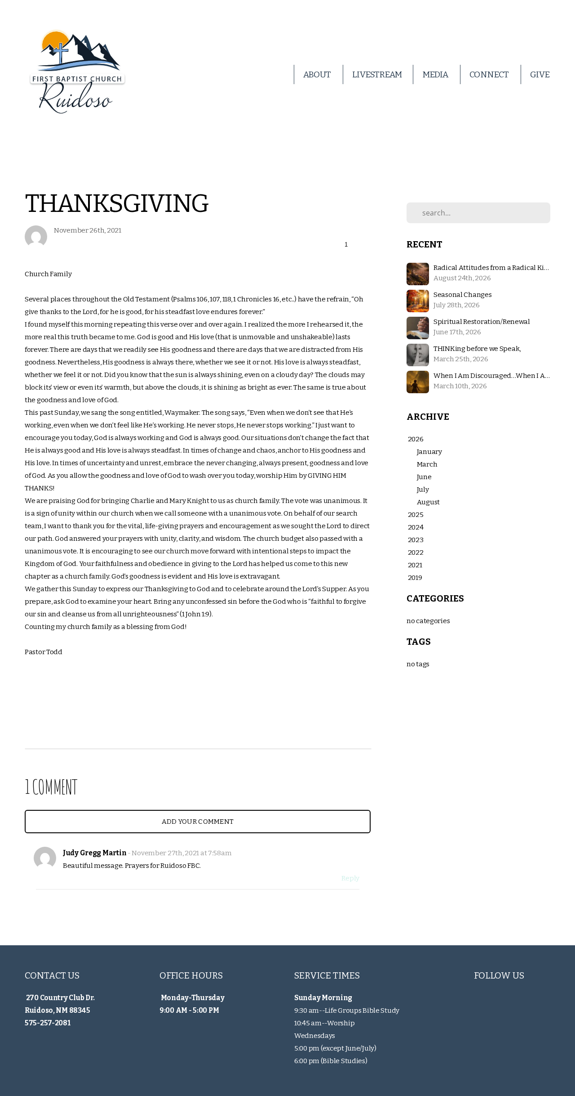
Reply (350, 878)
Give (539, 74)
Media (435, 74)
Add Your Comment (198, 822)
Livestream (377, 74)
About (317, 74)
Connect (489, 74)
